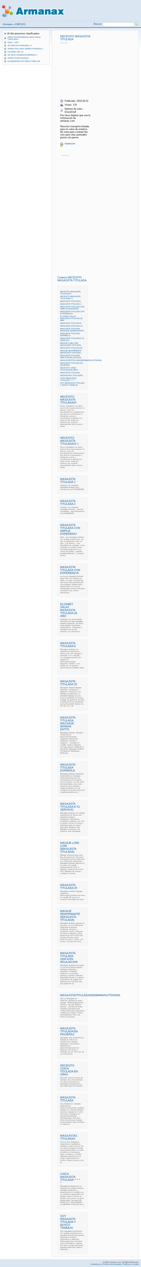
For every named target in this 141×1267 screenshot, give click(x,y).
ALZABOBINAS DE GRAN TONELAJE (24, 61)
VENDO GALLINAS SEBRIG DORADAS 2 (25, 49)
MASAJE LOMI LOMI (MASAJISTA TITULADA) (70, 344)
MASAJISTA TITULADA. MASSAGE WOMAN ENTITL (72, 330)
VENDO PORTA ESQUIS (18, 58)
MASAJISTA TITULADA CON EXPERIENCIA (72, 313)
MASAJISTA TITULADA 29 (71, 348)
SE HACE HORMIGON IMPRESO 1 (22, 55)
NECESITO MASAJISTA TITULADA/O (70, 293)
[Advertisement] (91, 70)
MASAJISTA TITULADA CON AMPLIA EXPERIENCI (72, 308)
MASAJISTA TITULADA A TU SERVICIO (70, 806)
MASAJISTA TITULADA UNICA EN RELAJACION (70, 356)
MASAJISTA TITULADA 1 (70, 301)
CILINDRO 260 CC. (16, 52)
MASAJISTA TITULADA (70, 373)
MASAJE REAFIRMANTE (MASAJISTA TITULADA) (71, 352)
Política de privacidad (112, 1264)
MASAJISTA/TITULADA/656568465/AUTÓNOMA (81, 360)
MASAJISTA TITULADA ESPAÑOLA (70, 334)
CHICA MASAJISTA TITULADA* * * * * (68, 379)
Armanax (7, 24)
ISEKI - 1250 (13, 42)
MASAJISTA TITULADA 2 (70, 304)
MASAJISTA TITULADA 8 (70, 323)
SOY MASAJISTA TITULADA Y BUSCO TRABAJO (72, 384)
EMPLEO (20, 24)
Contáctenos (96, 1264)
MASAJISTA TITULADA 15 (71, 326)
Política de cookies (131, 1264)
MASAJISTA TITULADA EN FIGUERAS (69, 1031)
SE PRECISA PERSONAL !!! (20, 45)
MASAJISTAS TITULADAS (71, 375)
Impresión (70, 143)
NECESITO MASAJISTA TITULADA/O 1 (70, 297)
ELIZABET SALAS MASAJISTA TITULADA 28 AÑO (71, 318)
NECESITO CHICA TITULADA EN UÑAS (69, 369)
